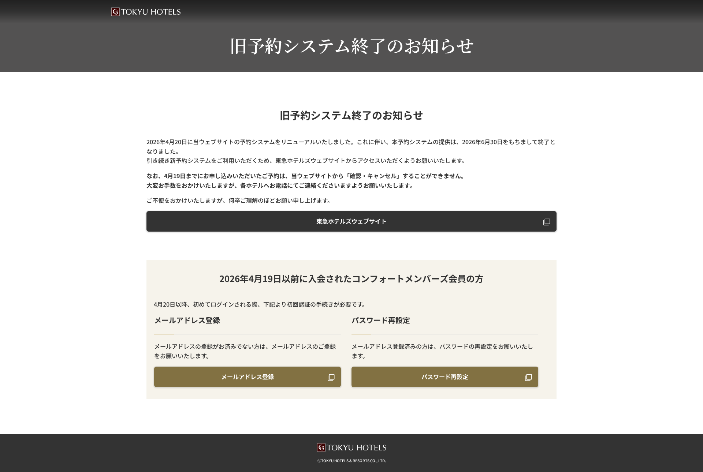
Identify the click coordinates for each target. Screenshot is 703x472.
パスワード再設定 (444, 376)
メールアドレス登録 (247, 376)
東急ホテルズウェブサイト (351, 221)
